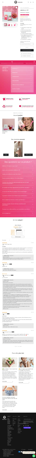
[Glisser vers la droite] (17, 25)
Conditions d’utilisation (7, 452)
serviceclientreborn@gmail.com (23, 423)
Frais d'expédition (23, 24)
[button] (28, 2)
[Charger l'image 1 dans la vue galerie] (5, 24)
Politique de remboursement (8, 450)
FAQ (18, 422)
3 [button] (18, 346)
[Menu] (3, 2)
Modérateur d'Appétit (24, 12)
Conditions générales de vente (8, 454)
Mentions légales (6, 455)
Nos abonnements (26, 7)
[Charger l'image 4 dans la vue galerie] (14, 24)
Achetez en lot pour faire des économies (25, 42)
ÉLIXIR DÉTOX (4, 131)
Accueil (21, 7)
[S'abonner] (33, 419)
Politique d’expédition (7, 453)
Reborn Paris (7, 449)
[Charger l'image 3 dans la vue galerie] (11, 24)
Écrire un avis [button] (18, 236)
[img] (4, 242)
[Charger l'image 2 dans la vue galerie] (8, 24)
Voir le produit (13, 129)
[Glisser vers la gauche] (3, 25)
